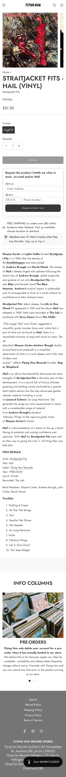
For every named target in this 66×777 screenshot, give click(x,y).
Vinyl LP (8, 130)
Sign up (29, 241)
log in (41, 241)
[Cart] (61, 5)
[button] (30, 681)
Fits (6, 258)
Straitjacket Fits (11, 92)
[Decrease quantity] (6, 146)
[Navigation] (3, 5)
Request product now (33, 207)
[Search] (54, 5)
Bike (11, 284)
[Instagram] (33, 731)
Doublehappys (16, 263)
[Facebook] (24, 731)
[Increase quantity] (19, 146)
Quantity (7, 139)
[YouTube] (41, 731)
